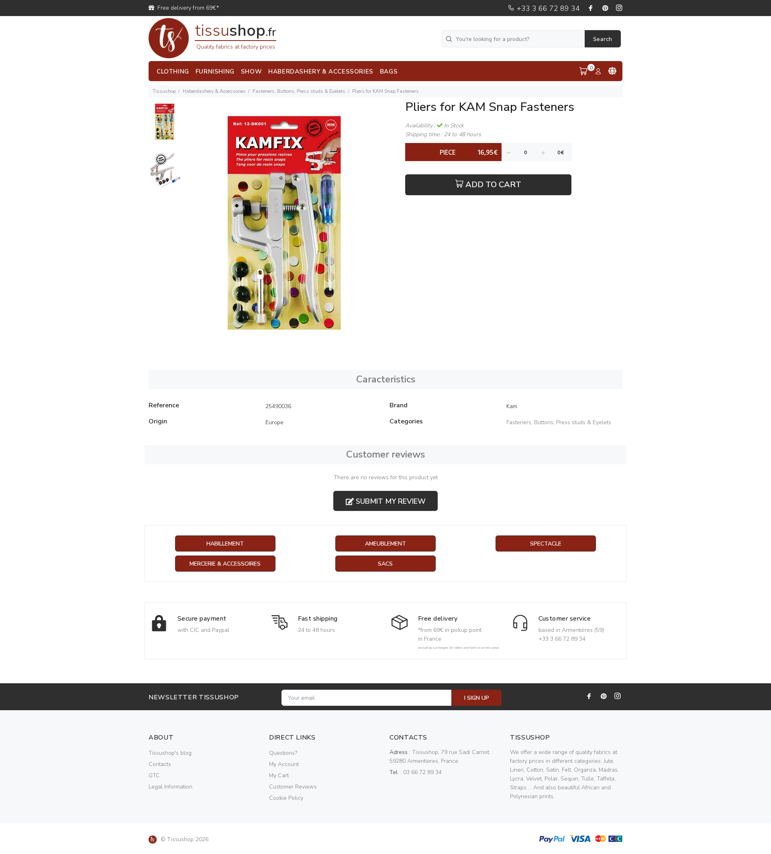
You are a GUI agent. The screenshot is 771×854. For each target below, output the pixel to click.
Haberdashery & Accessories (214, 91)
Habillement (225, 544)
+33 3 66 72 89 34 (547, 8)
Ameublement (385, 544)
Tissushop (164, 91)
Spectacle (545, 544)
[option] (165, 125)
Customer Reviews (293, 787)
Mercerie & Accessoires (225, 564)
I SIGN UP (476, 698)
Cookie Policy (286, 798)
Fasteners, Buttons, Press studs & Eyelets (299, 91)
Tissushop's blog (170, 753)
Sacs (385, 564)
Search (602, 39)
